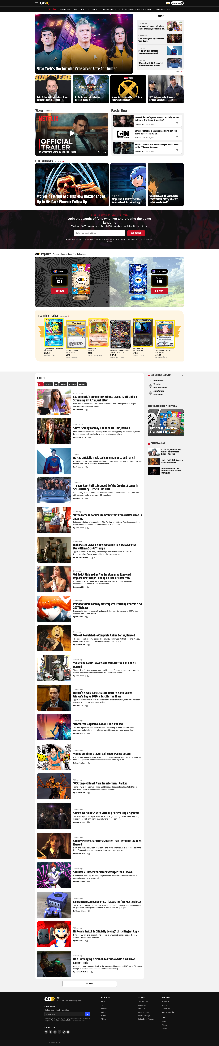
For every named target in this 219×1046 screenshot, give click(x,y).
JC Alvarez (79, 467)
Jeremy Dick (140, 124)
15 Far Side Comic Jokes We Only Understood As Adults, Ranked (104, 665)
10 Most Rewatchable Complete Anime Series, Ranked (104, 635)
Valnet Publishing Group (73, 1000)
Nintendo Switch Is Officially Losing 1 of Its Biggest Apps (106, 931)
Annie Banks (79, 528)
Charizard (92, 349)
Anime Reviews (159, 391)
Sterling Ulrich (80, 437)
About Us (141, 1009)
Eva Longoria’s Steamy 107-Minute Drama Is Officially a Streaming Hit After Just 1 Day (151, 29)
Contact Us (165, 1002)
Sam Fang (79, 409)
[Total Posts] (177, 123)
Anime (103, 1012)
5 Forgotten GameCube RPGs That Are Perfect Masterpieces (107, 902)
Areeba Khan (80, 644)
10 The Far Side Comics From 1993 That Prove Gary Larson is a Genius (107, 517)
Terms (164, 1021)
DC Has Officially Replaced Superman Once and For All (148, 52)
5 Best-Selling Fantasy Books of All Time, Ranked (151, 40)
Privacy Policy (135, 239)
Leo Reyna (79, 616)
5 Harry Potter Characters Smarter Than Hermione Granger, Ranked (107, 842)
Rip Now (60, 291)
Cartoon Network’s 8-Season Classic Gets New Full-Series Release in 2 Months (156, 132)
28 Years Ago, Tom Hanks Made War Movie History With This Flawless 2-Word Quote (171, 452)
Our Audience (143, 1005)
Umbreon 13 (138, 349)
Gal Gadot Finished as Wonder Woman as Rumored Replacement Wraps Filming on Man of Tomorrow (102, 576)
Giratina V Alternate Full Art (121, 350)
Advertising (166, 1009)
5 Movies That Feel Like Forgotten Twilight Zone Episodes (172, 461)
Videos (103, 1019)
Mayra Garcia (80, 853)
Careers (164, 1005)
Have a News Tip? (168, 1012)
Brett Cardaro (80, 763)
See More (49, 111)
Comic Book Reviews (160, 388)
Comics (104, 1009)
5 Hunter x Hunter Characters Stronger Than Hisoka (103, 872)
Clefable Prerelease (163, 350)
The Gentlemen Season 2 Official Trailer (56, 152)
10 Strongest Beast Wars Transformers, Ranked (100, 783)
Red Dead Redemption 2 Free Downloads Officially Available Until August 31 (171, 471)
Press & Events (143, 1012)
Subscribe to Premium (146, 1019)
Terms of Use (123, 239)
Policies (164, 1028)
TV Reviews (157, 384)
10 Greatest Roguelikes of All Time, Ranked (98, 724)
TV (102, 1005)
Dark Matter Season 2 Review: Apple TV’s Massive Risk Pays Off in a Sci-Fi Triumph (104, 546)
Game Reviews (158, 394)
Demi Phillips (80, 881)
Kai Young (79, 498)
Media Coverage (144, 1016)
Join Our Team (143, 1002)
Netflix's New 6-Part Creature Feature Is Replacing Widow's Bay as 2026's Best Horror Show (102, 694)
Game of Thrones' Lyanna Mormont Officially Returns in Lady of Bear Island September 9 (157, 119)
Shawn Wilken (80, 911)
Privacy (164, 1025)
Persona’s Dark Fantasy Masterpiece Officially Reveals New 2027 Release (107, 606)
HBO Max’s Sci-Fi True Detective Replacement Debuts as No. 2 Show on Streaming (157, 146)
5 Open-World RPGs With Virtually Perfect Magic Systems (106, 813)
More (178, 71)
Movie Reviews (158, 381)
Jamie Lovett (141, 138)
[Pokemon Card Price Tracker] (168, 3)
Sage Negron (80, 733)
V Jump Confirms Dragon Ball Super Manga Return (102, 754)
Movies (103, 1002)
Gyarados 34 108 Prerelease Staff (58, 349)
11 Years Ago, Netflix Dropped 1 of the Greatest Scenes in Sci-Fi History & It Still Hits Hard (150, 66)
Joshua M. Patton (81, 557)
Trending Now (158, 443)
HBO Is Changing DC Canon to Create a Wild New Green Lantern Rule (104, 961)
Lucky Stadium (72, 350)
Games (103, 1016)
